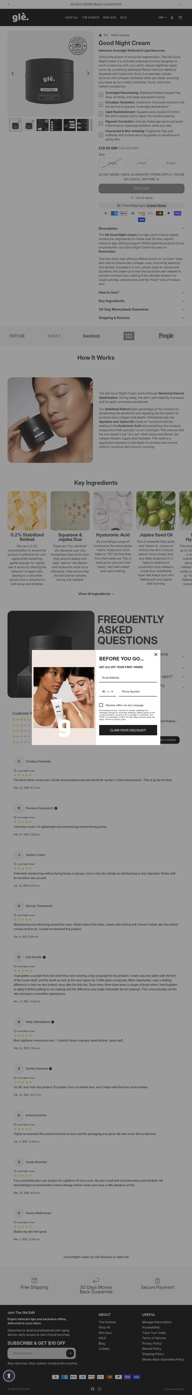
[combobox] (107, 691)
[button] (9, 1376)
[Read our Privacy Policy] (156, 711)
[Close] (155, 654)
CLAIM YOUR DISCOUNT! (128, 730)
